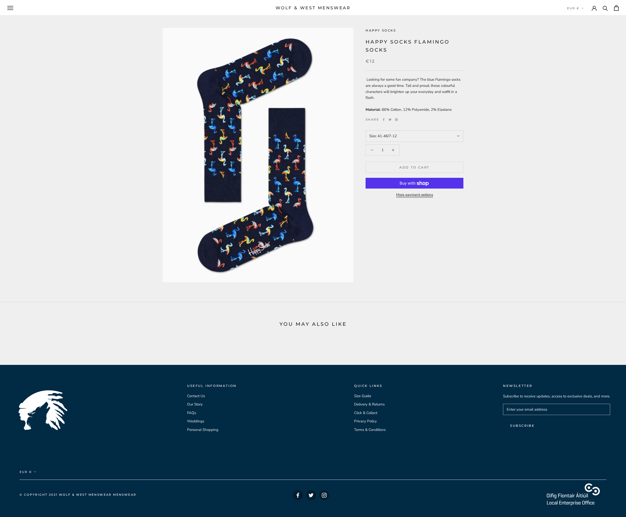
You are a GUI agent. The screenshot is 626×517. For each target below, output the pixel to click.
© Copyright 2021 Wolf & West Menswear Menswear (78, 494)
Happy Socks (381, 30)
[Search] (605, 8)
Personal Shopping (202, 429)
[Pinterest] (396, 119)
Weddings (195, 421)
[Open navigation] (10, 8)
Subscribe (522, 425)
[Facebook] (383, 119)
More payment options (414, 194)
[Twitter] (390, 119)
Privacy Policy (365, 421)
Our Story (195, 404)
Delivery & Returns (369, 404)
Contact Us (196, 395)
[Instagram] (324, 495)
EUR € (573, 8)
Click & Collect (365, 412)
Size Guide (362, 395)
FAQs (191, 412)
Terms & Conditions (370, 429)
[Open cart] (616, 8)
